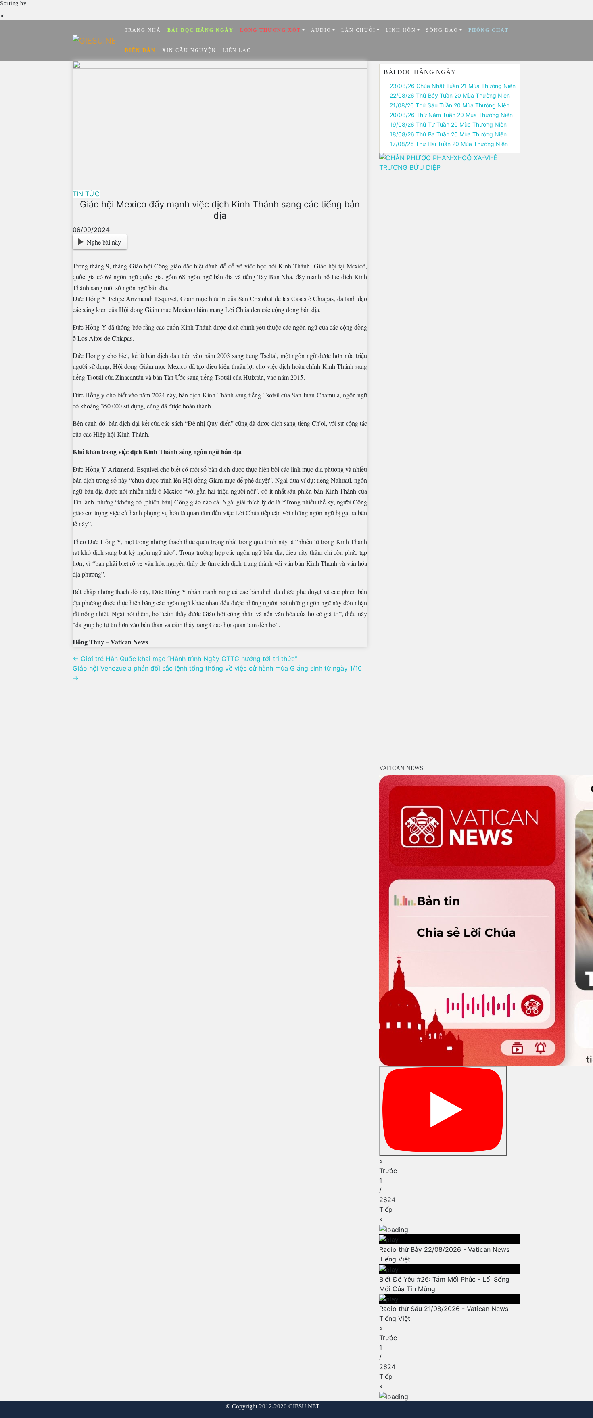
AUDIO (321, 30)
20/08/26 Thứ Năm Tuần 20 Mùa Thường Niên (451, 114)
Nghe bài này (104, 242)
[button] (449, 1165)
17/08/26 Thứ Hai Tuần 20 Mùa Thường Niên (449, 143)
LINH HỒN (401, 30)
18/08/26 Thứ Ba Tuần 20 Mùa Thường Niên (448, 134)
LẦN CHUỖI (358, 30)
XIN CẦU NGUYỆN (189, 50)
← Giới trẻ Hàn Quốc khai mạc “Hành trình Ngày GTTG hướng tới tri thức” (185, 659)
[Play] (443, 1111)
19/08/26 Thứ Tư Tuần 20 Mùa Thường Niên (448, 124)
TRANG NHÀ (143, 30)
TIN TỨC (86, 194)
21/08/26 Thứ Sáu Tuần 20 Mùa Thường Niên (449, 105)
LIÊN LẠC (237, 50)
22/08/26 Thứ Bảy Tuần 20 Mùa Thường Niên (450, 95)
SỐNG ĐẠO (442, 30)
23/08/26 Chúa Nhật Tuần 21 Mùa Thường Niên (453, 85)
